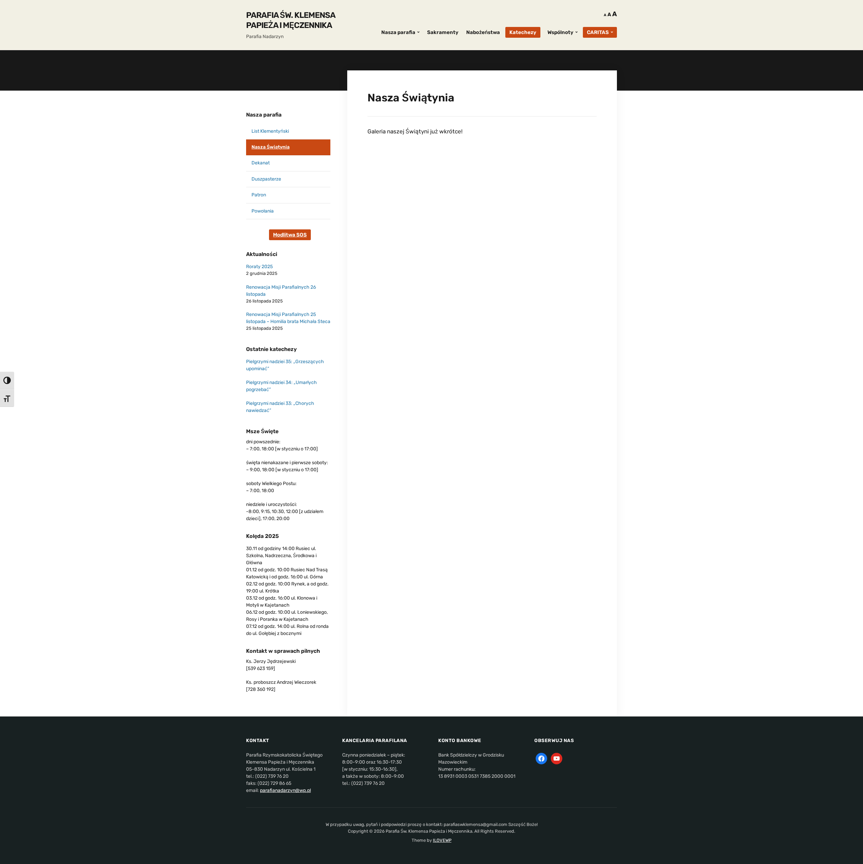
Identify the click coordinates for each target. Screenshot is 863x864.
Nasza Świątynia (270, 147)
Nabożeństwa (483, 32)
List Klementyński (270, 131)
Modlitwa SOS (290, 235)
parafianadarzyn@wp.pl (285, 790)
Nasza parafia (398, 32)
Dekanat (260, 163)
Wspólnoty (560, 32)
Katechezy (522, 32)
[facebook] (541, 758)
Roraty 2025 (259, 266)
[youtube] (556, 758)
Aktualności (261, 254)
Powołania (262, 211)
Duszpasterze (266, 179)
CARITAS (598, 32)
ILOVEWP (442, 840)
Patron (258, 195)
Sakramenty (442, 32)
